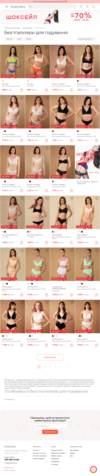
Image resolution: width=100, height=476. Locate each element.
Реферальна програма (58, 453)
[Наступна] (68, 366)
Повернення (55, 459)
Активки (5, 84)
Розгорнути (10, 399)
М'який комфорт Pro (10, 235)
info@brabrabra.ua (10, 463)
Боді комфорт (57, 235)
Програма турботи (57, 450)
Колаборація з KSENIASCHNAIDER (59, 288)
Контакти (36, 450)
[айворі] (80, 81)
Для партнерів (9, 467)
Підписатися (50, 432)
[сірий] (30, 232)
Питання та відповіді (39, 456)
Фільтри (9, 39)
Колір (19, 39)
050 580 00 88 (11, 459)
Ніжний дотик (32, 287)
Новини (72, 453)
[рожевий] (57, 232)
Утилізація (54, 464)
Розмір (28, 39)
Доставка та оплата (39, 453)
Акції (71, 456)
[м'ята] (7, 336)
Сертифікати (55, 461)
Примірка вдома (56, 456)
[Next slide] (22, 61)
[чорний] (5, 131)
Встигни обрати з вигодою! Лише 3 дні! (87, 183)
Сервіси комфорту (39, 459)
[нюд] (55, 232)
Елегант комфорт (58, 84)
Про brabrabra (74, 450)
